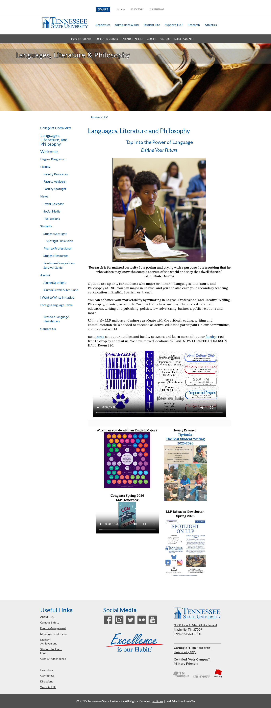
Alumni (45, 275)
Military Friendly (186, 663)
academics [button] (102, 25)
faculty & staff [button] (183, 39)
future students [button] (81, 39)
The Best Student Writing (185, 439)
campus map (157, 9)
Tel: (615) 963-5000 (187, 634)
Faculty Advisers (54, 181)
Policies (158, 701)
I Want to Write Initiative (57, 297)
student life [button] (152, 25)
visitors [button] (165, 39)
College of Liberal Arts (55, 128)
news (100, 337)
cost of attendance (53, 658)
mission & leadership (53, 634)
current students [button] (107, 39)
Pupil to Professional (57, 248)
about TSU (47, 616)
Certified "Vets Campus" (192, 659)
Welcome (49, 151)
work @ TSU (48, 687)
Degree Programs (52, 159)
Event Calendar (53, 204)
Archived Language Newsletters (56, 319)
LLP (105, 117)
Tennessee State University (65, 22)
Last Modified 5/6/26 (180, 701)
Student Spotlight (55, 233)
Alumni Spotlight (54, 282)
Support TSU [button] (174, 25)
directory (137, 9)
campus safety (49, 622)
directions (46, 681)
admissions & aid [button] (127, 25)
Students (46, 226)
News (44, 196)
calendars (46, 670)
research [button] (193, 25)
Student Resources (55, 255)
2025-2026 (185, 443)
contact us (47, 675)
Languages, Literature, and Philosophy (53, 139)
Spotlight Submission (59, 241)
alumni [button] (151, 39)
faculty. (211, 337)
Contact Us (48, 328)
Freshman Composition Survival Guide (59, 265)
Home (95, 117)
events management (53, 628)
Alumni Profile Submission (60, 290)
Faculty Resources (55, 174)
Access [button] (121, 9)
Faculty (45, 166)
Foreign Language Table (56, 305)
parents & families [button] (132, 39)
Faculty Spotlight (54, 189)
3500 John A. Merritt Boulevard (195, 625)
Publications (51, 218)
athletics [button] (211, 25)
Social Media (51, 211)
